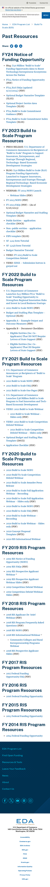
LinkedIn (24, 800)
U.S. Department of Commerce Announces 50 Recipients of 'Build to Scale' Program (25, 373)
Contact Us (44, 3)
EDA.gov (25, 850)
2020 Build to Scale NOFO (19, 470)
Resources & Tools (12, 762)
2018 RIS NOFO (14, 630)
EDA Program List (21, 24)
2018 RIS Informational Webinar (23, 635)
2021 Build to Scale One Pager (21, 390)
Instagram (30, 800)
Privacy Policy (25, 875)
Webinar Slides (18, 195)
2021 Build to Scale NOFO (19, 381)
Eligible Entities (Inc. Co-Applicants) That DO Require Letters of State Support (25, 347)
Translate (32, 3)
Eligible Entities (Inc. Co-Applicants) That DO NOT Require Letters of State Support (28, 336)
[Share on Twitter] (11, 46)
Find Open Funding (12, 755)
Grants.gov (25, 862)
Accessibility (25, 837)
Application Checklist (17, 445)
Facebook (4, 800)
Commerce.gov (25, 841)
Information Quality (25, 866)
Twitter (11, 800)
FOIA (25, 854)
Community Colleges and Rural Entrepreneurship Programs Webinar (26, 643)
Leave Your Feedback (14, 768)
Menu (45, 15)
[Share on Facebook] (16, 46)
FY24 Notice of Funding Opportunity (25, 80)
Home (5, 24)
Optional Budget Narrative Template (25, 95)
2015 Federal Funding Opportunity (24, 716)
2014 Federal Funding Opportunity (24, 736)
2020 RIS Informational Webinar (23, 539)
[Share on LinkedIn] (20, 46)
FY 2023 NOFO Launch (29, 190)
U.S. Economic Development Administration (20, 15)
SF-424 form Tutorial (17, 241)
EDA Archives (25, 846)
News (5, 775)
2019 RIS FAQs (13, 566)
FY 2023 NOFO (13, 200)
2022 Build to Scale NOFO (19, 308)
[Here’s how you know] (25, 9)
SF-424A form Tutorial (18, 245)
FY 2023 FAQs (13, 205)
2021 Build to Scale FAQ (18, 385)
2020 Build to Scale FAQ (18, 511)
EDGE (25, 858)
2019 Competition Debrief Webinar (24, 587)
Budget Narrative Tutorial (19, 250)
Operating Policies (25, 871)
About (5, 782)
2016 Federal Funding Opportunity (24, 696)
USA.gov (25, 879)
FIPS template (13, 236)
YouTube (17, 800)
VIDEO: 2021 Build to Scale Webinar (24, 409)
